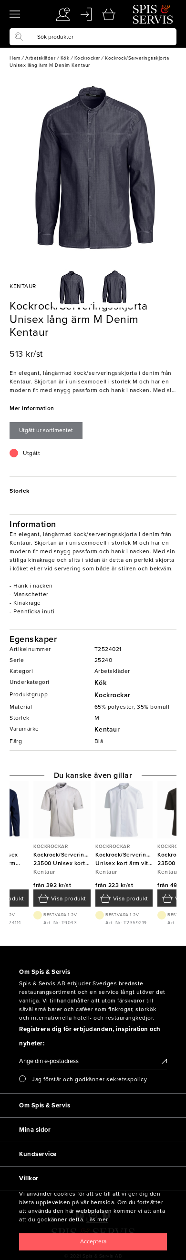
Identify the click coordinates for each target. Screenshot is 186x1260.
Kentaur (107, 729)
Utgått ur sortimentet (46, 430)
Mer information (32, 408)
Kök (100, 683)
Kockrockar (112, 695)
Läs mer (97, 1219)
